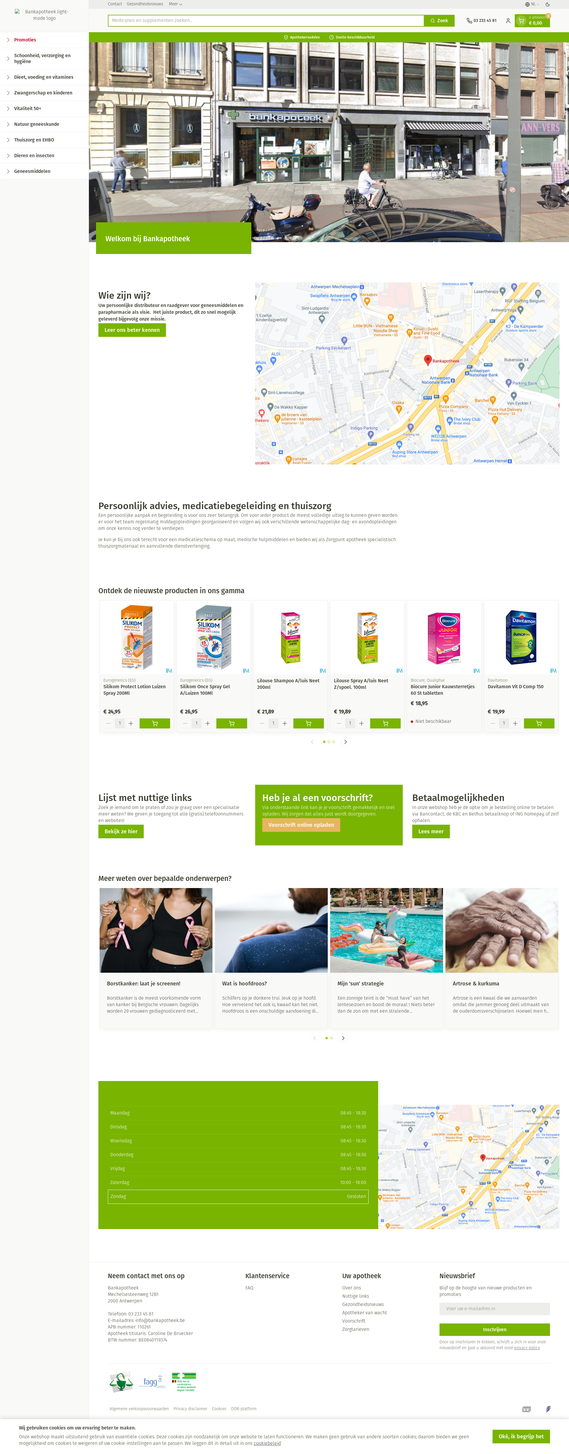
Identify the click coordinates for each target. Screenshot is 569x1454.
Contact (115, 4)
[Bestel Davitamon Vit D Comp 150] (539, 723)
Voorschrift (353, 1321)
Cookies (219, 1409)
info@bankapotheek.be (160, 1320)
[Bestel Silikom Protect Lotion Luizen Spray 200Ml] (155, 723)
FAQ (249, 1288)
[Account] (508, 21)
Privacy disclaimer (190, 1409)
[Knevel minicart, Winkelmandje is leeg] (521, 20)
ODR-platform (244, 1409)
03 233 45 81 (141, 1314)
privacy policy (527, 1348)
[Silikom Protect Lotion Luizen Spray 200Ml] (137, 637)
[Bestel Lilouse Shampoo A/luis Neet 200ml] (308, 723)
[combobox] (266, 21)
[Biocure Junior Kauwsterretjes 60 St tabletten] (444, 637)
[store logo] (44, 16)
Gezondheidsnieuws (145, 4)
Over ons (351, 1288)
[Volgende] (345, 742)
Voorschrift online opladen (301, 825)
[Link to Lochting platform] (548, 1409)
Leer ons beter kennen (132, 330)
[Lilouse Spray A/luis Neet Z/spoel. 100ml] (367, 637)
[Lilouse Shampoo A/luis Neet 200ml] (290, 637)
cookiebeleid (267, 1443)
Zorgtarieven (355, 1329)
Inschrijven (494, 1329)
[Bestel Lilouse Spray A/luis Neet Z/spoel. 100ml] (385, 723)
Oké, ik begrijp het (521, 1436)
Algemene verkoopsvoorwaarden (139, 1409)
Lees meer (431, 831)
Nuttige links (355, 1296)
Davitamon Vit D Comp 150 (516, 686)
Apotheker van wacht (364, 1313)
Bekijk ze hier (121, 831)
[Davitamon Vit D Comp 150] (521, 637)
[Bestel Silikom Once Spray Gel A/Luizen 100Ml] (231, 723)
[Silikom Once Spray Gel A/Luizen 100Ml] (213, 637)
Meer (173, 4)
